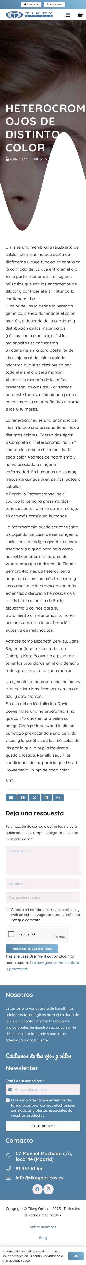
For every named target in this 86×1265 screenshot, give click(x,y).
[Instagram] (48, 1189)
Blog (43, 1237)
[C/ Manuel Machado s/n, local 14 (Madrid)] (11, 1156)
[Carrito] (80, 14)
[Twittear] (34, 797)
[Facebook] (37, 1189)
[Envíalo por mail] (11, 797)
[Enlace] (29, 15)
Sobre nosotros (43, 1227)
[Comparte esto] (22, 797)
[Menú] (68, 14)
